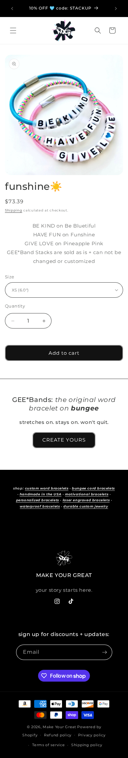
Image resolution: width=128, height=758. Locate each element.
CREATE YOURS (64, 440)
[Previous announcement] (12, 8)
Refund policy (58, 735)
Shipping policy (86, 745)
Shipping (13, 210)
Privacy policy (92, 735)
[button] (13, 30)
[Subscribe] (104, 652)
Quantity (15, 306)
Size (9, 276)
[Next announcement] (116, 8)
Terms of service (48, 745)
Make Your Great (59, 727)
